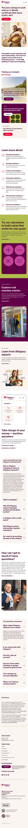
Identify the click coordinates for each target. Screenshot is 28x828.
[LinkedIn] (4, 775)
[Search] (23, 2)
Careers (3, 746)
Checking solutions (13, 155)
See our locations (7, 576)
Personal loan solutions (14, 196)
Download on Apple (8, 445)
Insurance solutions (13, 204)
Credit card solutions (13, 171)
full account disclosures (9, 712)
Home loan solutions (13, 178)
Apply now (8, 134)
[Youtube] (6, 775)
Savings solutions (12, 163)
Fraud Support (5, 750)
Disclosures (4, 748)
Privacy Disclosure (5, 753)
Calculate (8, 114)
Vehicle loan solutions (13, 187)
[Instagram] (2, 775)
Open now (6, 19)
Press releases (5, 759)
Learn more (9, 99)
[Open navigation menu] (25, 2)
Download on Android (8, 448)
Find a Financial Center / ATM (8, 757)
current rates (23, 711)
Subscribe (6, 766)
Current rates (4, 755)
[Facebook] (8, 775)
